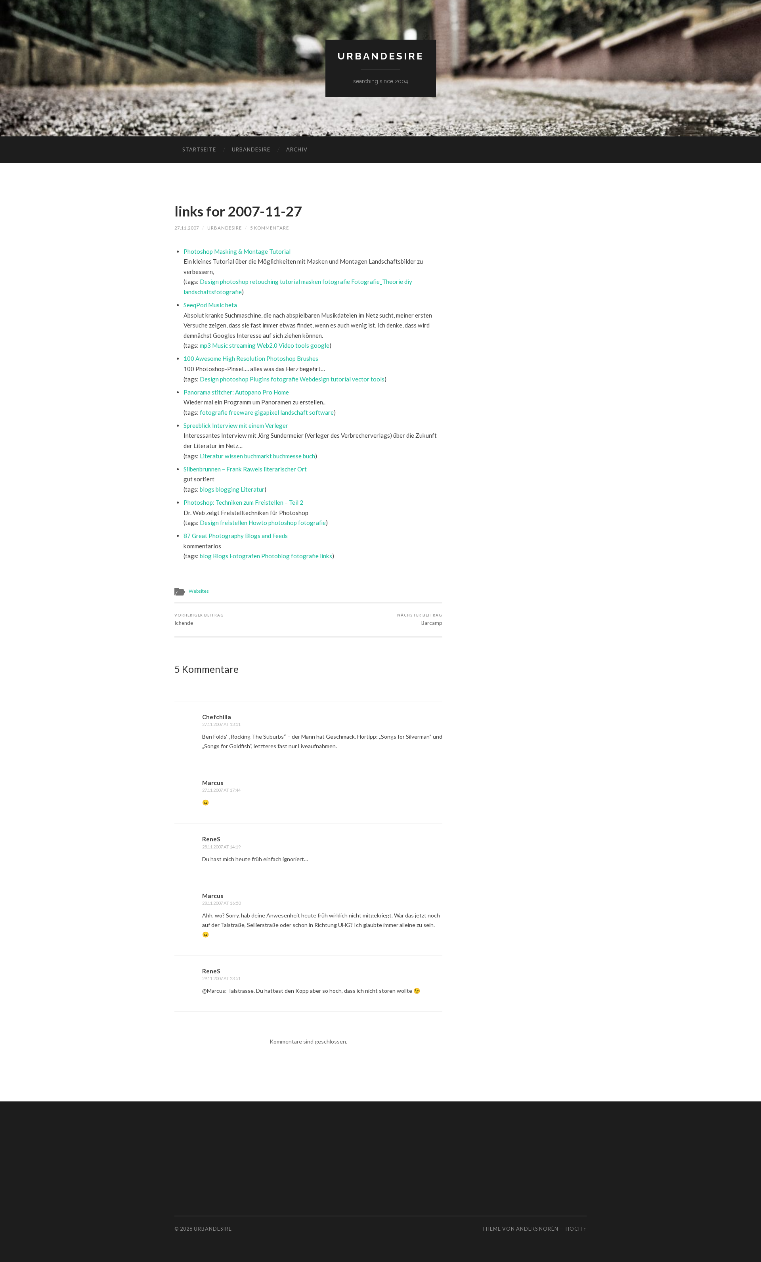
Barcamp (419, 619)
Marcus (212, 782)
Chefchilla (216, 716)
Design (209, 281)
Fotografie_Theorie (377, 281)
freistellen (233, 522)
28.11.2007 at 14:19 (221, 846)
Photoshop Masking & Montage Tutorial (237, 251)
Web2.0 (267, 345)
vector (360, 379)
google (319, 345)
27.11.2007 (186, 227)
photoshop (234, 281)
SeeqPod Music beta (210, 304)
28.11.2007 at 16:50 (221, 903)
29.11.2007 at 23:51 (221, 978)
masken (311, 281)
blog (206, 555)
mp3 (205, 345)
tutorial (290, 281)
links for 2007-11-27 (238, 211)
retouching (264, 281)
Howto (258, 522)
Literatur (212, 456)
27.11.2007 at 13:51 (221, 724)
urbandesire (380, 56)
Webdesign (314, 379)
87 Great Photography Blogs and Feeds (236, 535)
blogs (207, 489)
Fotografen (244, 555)
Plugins (260, 379)
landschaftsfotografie (213, 291)
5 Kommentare (269, 227)
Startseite (199, 149)
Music (220, 345)
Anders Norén (537, 1229)
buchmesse (287, 456)
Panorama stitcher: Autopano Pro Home (236, 392)
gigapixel (266, 412)
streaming (242, 345)
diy (408, 281)
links (326, 555)
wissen (234, 456)
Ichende (199, 619)
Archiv (297, 149)
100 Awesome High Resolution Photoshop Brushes (251, 358)
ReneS (211, 839)
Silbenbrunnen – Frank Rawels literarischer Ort (245, 469)
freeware (241, 412)
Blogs (220, 555)
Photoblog (275, 555)
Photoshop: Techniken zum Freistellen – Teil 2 (243, 502)
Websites (199, 591)
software (321, 412)
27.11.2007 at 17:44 (221, 790)
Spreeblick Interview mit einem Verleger (236, 425)
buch (309, 456)
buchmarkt (258, 456)
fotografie (336, 281)
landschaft (294, 412)
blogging (227, 489)
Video (286, 345)
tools (302, 345)
